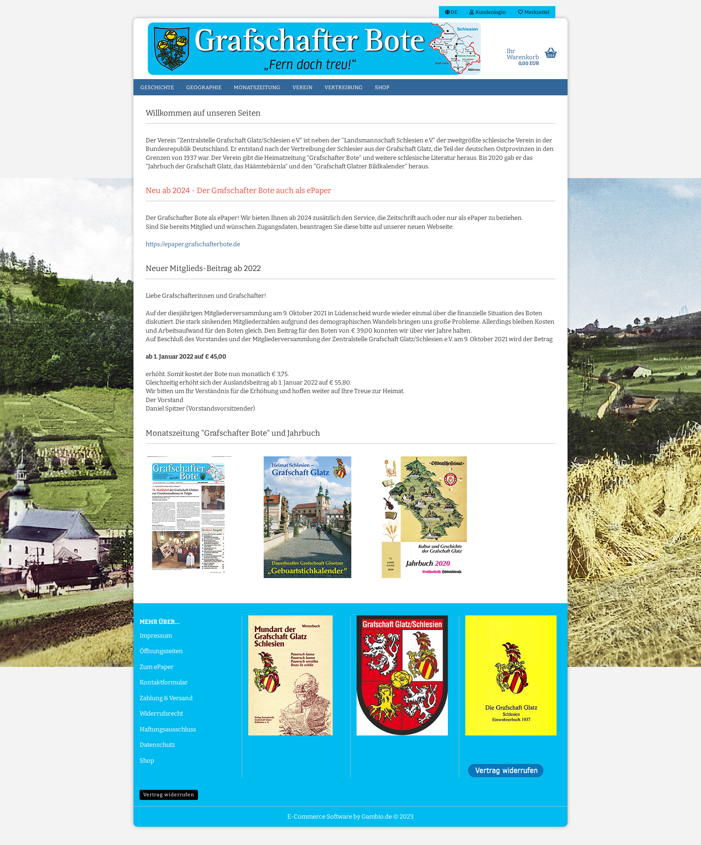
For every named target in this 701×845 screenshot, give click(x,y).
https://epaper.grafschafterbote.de (193, 244)
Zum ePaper (157, 667)
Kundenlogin (490, 12)
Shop (382, 87)
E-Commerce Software (319, 816)
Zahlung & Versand (166, 698)
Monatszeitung (257, 87)
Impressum (156, 635)
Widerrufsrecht (161, 713)
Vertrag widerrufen (168, 795)
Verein (302, 87)
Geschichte (157, 87)
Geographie (203, 87)
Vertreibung (344, 87)
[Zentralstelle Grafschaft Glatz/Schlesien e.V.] (314, 48)
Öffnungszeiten (161, 651)
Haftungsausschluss (168, 729)
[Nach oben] (679, 833)
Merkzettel (536, 12)
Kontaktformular (164, 682)
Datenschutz (157, 744)
